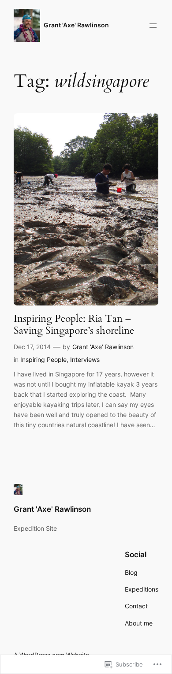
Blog (131, 572)
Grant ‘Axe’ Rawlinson (103, 346)
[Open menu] (153, 25)
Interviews (85, 359)
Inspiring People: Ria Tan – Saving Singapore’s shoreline (74, 325)
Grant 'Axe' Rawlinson (76, 25)
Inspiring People (43, 359)
